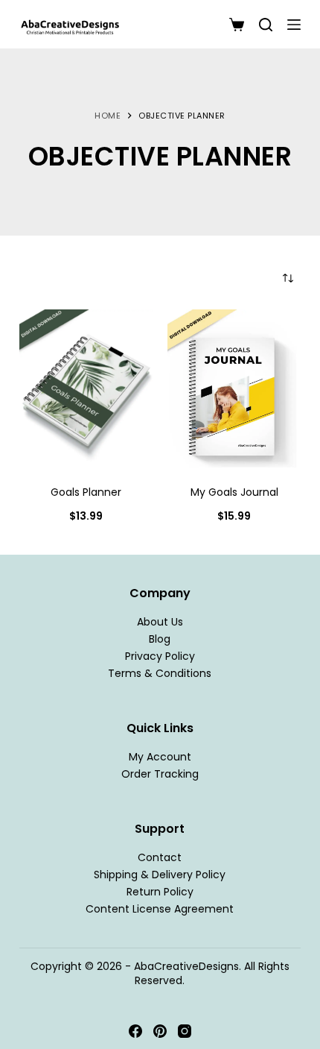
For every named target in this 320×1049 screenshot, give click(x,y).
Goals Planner (86, 492)
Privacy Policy (160, 656)
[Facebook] (135, 1031)
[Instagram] (184, 1031)
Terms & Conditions (159, 673)
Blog (159, 638)
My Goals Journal (234, 492)
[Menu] (294, 24)
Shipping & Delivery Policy (159, 874)
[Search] (265, 24)
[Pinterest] (160, 1031)
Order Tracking (160, 773)
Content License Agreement (160, 909)
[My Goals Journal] (234, 389)
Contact (160, 857)
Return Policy (160, 891)
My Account (160, 756)
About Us (160, 621)
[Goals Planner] (86, 389)
